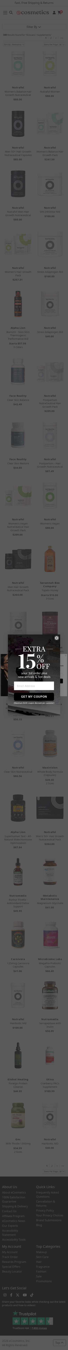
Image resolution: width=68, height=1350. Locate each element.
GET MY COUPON (34, 696)
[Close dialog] (56, 638)
